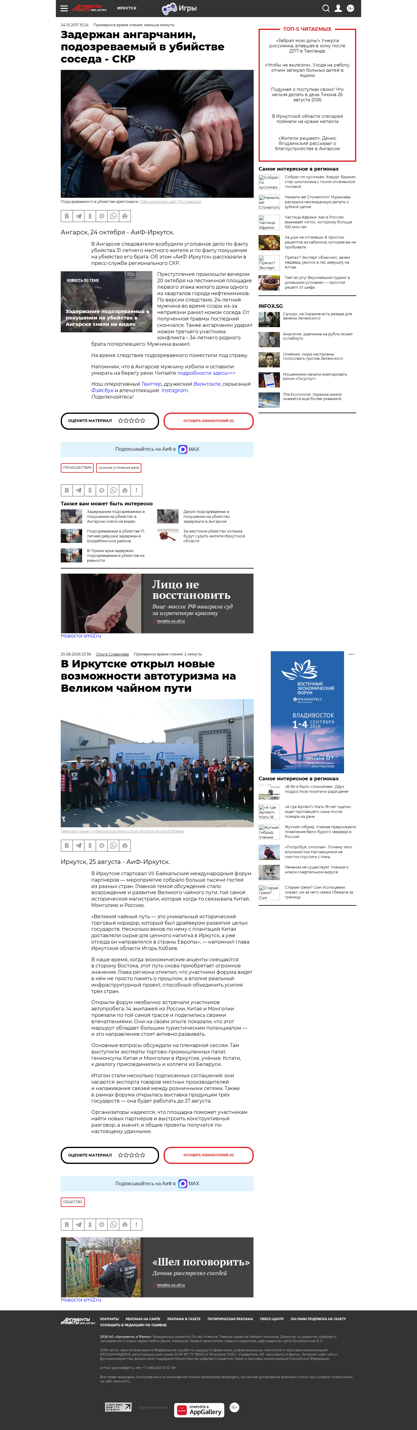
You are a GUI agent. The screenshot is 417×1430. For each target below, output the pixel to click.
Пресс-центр (272, 1319)
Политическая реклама (230, 1319)
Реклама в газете (184, 1319)
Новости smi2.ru (81, 636)
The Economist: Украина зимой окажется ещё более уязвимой (312, 396)
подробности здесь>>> (206, 373)
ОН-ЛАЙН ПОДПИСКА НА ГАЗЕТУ (318, 1319)
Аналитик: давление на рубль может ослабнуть (318, 336)
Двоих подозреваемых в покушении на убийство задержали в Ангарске (206, 516)
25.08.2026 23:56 (76, 654)
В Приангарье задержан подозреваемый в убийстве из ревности (115, 555)
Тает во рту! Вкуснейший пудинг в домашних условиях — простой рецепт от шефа (317, 282)
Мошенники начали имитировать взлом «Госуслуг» (315, 376)
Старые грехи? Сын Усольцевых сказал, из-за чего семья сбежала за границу (319, 892)
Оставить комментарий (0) (208, 421)
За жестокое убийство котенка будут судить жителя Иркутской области (214, 536)
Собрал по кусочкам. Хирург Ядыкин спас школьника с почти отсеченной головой (320, 182)
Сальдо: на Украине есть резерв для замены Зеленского (317, 316)
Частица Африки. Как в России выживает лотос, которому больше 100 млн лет (318, 222)
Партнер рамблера (152, 1407)
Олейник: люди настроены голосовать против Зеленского (313, 356)
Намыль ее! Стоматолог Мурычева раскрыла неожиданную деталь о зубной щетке (317, 202)
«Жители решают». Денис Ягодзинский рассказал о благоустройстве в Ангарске (307, 143)
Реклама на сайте (143, 1319)
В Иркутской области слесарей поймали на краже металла (307, 119)
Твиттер (151, 384)
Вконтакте (207, 384)
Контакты (109, 1319)
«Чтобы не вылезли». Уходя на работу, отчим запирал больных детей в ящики (307, 70)
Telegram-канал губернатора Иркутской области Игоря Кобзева (122, 831)
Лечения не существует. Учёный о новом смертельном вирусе (317, 869)
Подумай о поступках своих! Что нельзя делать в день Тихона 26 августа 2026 (307, 95)
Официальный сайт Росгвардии (170, 201)
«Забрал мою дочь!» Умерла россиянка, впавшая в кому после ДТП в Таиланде (307, 46)
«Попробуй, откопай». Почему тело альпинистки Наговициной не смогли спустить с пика (318, 852)
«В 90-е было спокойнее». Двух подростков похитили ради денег (317, 789)
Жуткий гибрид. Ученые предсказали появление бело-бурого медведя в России (320, 832)
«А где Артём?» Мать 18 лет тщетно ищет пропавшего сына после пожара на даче (318, 811)
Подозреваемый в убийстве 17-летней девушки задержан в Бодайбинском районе (116, 536)
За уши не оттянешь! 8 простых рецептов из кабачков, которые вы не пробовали (320, 242)
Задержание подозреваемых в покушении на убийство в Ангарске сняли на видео (116, 516)
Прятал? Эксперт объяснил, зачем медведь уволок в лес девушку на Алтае (317, 262)
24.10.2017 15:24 (75, 25)
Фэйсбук (102, 390)
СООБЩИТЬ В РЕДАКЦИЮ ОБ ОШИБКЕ (133, 1325)
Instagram (174, 390)
